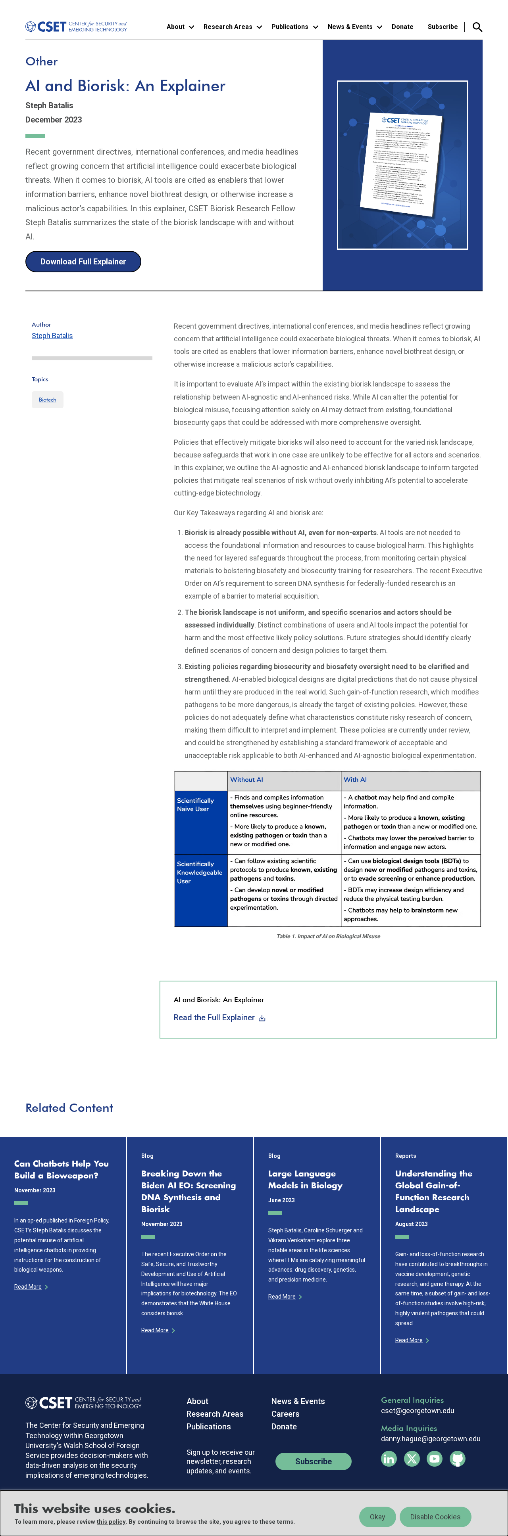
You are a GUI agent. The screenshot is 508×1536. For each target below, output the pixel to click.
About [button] (176, 27)
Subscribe (443, 27)
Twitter (412, 1459)
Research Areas (215, 1414)
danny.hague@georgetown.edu (431, 1439)
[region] (254, 1513)
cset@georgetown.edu (417, 1410)
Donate (403, 27)
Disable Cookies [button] (435, 1517)
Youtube (435, 1459)
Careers (285, 1414)
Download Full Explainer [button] (83, 261)
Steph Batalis (52, 335)
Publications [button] (289, 27)
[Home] (77, 27)
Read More (28, 1287)
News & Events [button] (350, 27)
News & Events (298, 1401)
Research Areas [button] (228, 27)
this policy (111, 1521)
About (197, 1401)
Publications (209, 1426)
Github (458, 1459)
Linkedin (389, 1459)
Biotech (47, 399)
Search (474, 27)
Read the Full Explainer (214, 1017)
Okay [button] (377, 1517)
